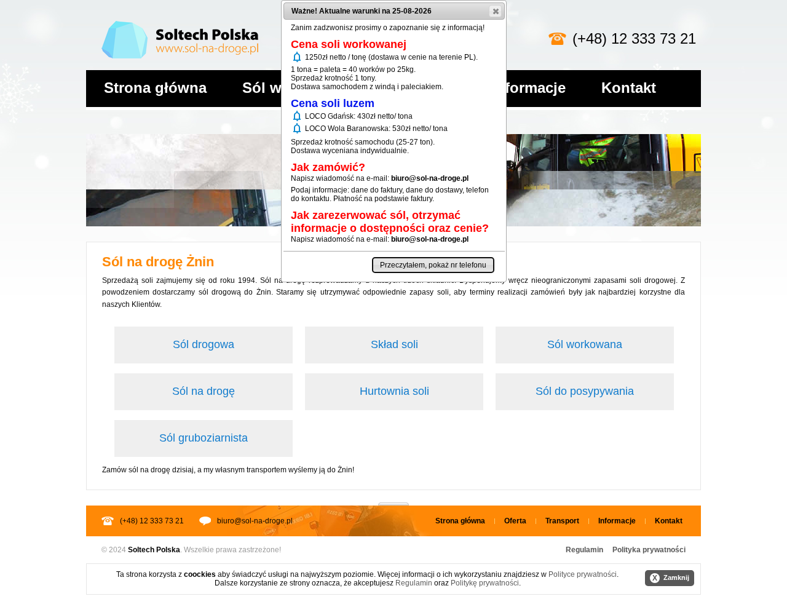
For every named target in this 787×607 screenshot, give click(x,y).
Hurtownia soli (394, 391)
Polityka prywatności (649, 550)
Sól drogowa (203, 344)
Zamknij (670, 578)
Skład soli (394, 344)
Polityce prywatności (582, 574)
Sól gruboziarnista (203, 438)
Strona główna (155, 87)
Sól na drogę (203, 391)
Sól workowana (584, 344)
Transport (562, 521)
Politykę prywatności (485, 583)
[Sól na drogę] (179, 18)
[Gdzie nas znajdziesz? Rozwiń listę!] (393, 500)
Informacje (528, 87)
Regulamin (584, 550)
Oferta (515, 521)
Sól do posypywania (585, 391)
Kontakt (628, 87)
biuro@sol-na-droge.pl (255, 521)
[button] (495, 11)
